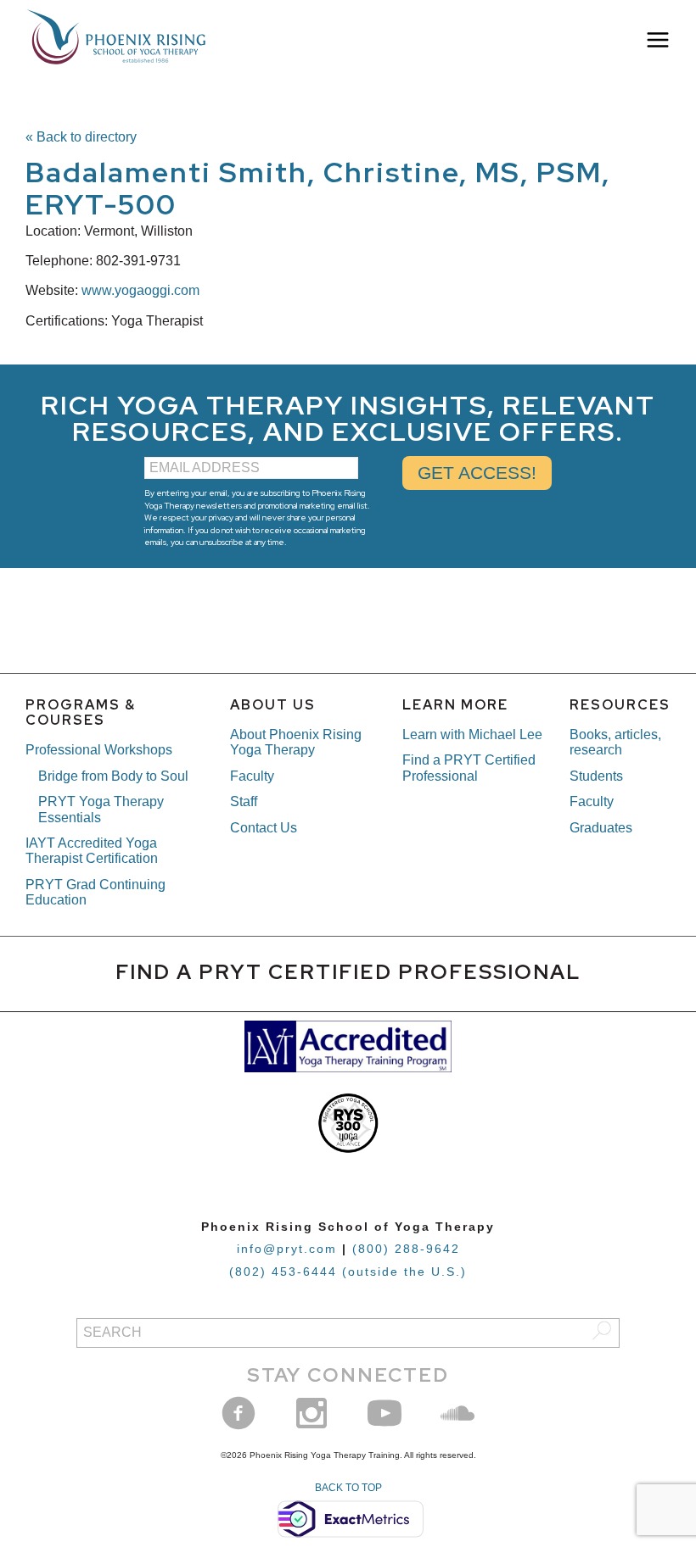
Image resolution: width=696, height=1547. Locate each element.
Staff (243, 801)
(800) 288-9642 (406, 1248)
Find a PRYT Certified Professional (469, 767)
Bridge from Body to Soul (113, 776)
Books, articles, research (615, 742)
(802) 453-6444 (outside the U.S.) (348, 1271)
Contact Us (263, 828)
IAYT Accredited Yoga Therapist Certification (91, 850)
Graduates (601, 828)
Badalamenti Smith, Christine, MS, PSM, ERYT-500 (317, 188)
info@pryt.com (287, 1248)
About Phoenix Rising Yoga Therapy (296, 742)
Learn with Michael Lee (472, 734)
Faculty (252, 776)
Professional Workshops (98, 750)
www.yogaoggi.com (140, 290)
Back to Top (348, 1488)
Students (596, 776)
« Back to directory (81, 137)
